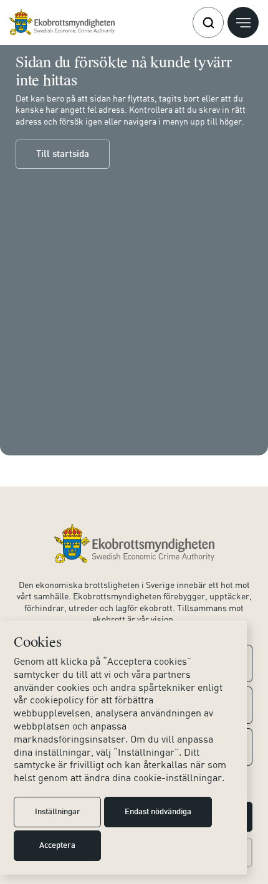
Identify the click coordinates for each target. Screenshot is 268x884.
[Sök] (208, 22)
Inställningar (57, 812)
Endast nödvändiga (158, 812)
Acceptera (57, 846)
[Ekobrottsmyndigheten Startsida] (134, 544)
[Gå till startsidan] (62, 22)
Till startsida (62, 154)
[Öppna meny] (243, 22)
